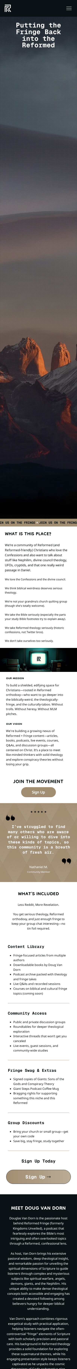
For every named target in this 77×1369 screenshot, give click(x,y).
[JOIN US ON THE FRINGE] (38, 522)
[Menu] (69, 8)
